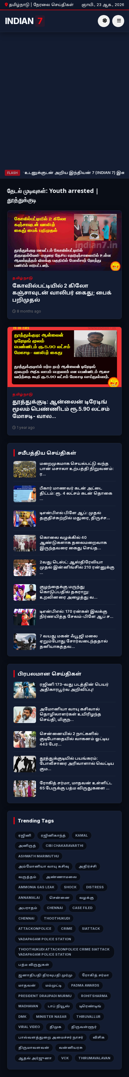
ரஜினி (24, 835)
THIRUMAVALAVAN (94, 1058)
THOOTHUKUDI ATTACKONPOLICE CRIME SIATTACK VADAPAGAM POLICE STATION (64, 951)
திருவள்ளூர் (84, 1027)
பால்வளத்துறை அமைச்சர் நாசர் (50, 1037)
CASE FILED (82, 908)
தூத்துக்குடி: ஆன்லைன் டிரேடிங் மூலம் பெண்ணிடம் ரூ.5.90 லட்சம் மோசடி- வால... (61, 409)
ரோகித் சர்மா (95, 975)
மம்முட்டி (53, 985)
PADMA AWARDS (85, 985)
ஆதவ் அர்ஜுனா (35, 1058)
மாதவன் (27, 985)
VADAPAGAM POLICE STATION (44, 939)
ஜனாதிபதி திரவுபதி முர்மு (45, 975)
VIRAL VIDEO (29, 1027)
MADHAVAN (28, 1006)
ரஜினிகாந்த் (53, 835)
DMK (22, 1016)
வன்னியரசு (70, 1047)
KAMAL (81, 835)
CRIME (66, 928)
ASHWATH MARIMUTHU (38, 856)
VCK (65, 1058)
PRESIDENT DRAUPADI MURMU (44, 996)
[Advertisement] (64, 102)
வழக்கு (86, 897)
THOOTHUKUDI (57, 918)
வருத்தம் (27, 877)
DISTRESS (95, 887)
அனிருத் (27, 846)
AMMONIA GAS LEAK (36, 887)
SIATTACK (91, 928)
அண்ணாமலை (61, 877)
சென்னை (59, 897)
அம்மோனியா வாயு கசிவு (43, 866)
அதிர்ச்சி (88, 866)
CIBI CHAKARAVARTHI (64, 846)
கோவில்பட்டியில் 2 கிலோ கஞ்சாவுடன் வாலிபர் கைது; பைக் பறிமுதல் (62, 293)
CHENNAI (55, 908)
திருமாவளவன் (33, 1047)
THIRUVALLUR (88, 1016)
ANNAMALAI (29, 897)
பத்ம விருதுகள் (33, 965)
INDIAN (23, 21)
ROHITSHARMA (94, 996)
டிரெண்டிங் (90, 1006)
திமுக (56, 1027)
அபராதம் (27, 908)
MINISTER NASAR (51, 1016)
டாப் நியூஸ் (59, 1006)
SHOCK (70, 887)
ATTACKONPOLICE (34, 928)
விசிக (99, 1037)
